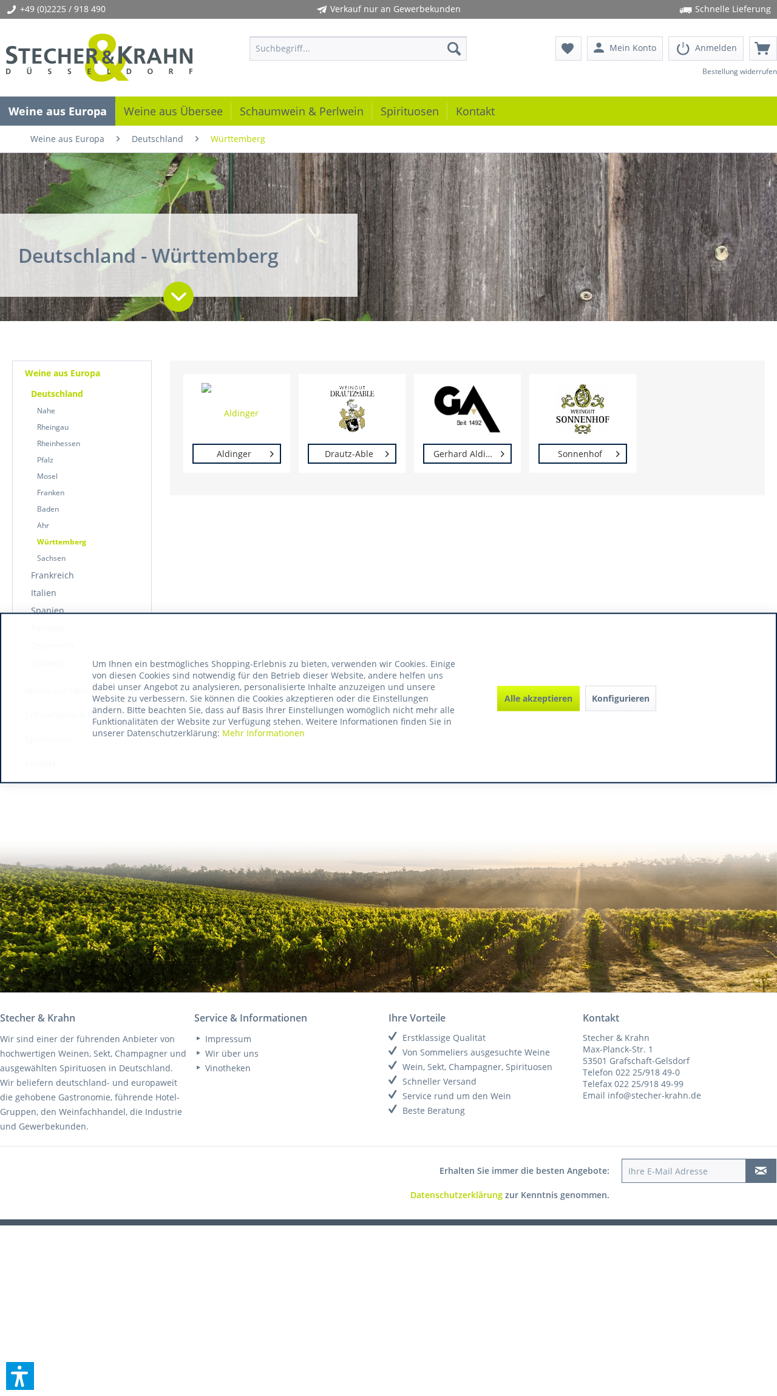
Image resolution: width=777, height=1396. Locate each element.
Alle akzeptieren (538, 697)
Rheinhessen (58, 443)
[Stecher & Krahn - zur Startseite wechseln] (99, 58)
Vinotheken (227, 1068)
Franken (50, 492)
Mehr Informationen (263, 733)
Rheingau (53, 427)
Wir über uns (231, 1053)
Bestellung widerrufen (739, 71)
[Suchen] (454, 48)
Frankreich (52, 575)
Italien (43, 592)
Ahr (43, 525)
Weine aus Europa (62, 373)
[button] (20, 1376)
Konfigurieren (621, 697)
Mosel (47, 476)
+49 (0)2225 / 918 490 (63, 9)
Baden (48, 509)
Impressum (227, 1039)
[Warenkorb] (763, 48)
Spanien (47, 610)
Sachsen (51, 558)
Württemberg (61, 542)
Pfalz (45, 460)
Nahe (46, 410)
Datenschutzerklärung (456, 1195)
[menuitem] (358, 48)
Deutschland (57, 393)
